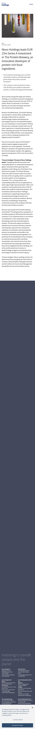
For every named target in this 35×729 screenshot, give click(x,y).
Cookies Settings (18, 719)
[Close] (32, 708)
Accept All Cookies (17, 725)
